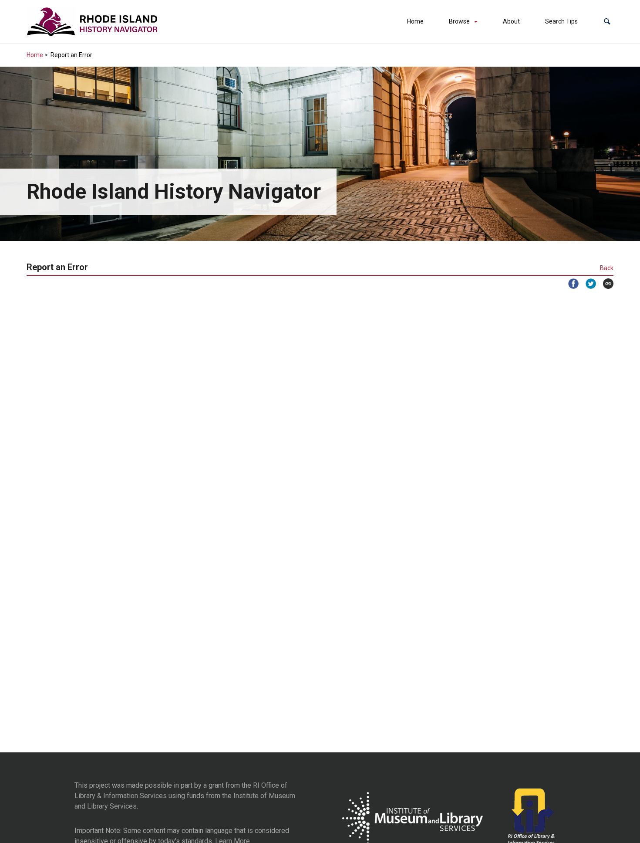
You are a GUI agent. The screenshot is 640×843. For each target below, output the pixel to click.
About (511, 21)
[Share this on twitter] (587, 283)
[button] (607, 21)
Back (606, 267)
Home (415, 21)
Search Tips (561, 21)
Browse (459, 21)
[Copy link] (604, 283)
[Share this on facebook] (570, 283)
